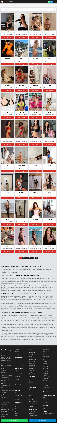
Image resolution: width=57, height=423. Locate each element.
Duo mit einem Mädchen (6, 375)
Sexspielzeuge (4, 411)
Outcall (16, 372)
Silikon (30, 356)
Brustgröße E (32, 368)
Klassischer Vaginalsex (6, 360)
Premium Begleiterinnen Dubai (48, 414)
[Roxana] (21, 75)
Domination (3, 374)
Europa (44, 400)
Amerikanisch (32, 411)
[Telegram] (51, 2)
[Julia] (7, 155)
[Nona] (49, 182)
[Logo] (8, 1)
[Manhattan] (49, 128)
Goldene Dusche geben (6, 389)
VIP (16, 382)
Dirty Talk (3, 372)
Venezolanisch (46, 387)
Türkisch (45, 383)
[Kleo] (21, 235)
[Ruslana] (35, 75)
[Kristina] (7, 21)
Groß (16, 415)
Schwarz (31, 382)
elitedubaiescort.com (5, 5)
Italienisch (45, 363)
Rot (30, 384)
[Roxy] (49, 101)
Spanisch (45, 382)
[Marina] (35, 128)
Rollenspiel (3, 407)
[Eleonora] (49, 209)
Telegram (43, 420)
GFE (2, 387)
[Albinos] (21, 182)
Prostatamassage (5, 402)
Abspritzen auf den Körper (7, 367)
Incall (16, 370)
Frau (16, 361)
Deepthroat (3, 370)
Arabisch (31, 398)
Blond (30, 379)
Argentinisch (31, 413)
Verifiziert (17, 379)
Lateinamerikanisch (33, 404)
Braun (30, 380)
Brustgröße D (32, 366)
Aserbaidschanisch (33, 415)
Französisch (45, 358)
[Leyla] (7, 182)
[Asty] (49, 48)
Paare (2, 361)
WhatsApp (15, 420)
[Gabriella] (35, 235)
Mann (16, 359)
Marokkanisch (46, 371)
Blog (44, 408)
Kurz (30, 389)
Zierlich (16, 410)
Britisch (44, 353)
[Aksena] (35, 48)
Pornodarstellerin (19, 384)
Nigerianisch (45, 373)
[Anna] (21, 128)
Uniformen (17, 353)
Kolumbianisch (46, 356)
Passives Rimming (5, 406)
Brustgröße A (32, 361)
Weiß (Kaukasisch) (33, 403)
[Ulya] (49, 75)
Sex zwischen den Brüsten (7, 409)
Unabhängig (17, 376)
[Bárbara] (7, 48)
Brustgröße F (32, 370)
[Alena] (21, 48)
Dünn (16, 411)
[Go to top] (54, 417)
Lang (30, 392)
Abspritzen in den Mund (6, 365)
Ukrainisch (45, 385)
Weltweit (45, 402)
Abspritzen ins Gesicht (6, 363)
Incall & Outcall (18, 373)
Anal (2, 353)
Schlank (16, 413)
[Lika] (49, 235)
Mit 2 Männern (18, 354)
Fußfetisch (3, 383)
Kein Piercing (18, 392)
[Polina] (35, 101)
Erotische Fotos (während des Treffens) (6, 379)
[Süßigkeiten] (21, 155)
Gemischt (31, 406)
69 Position (3, 352)
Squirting (3, 412)
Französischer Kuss (5, 385)
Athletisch (17, 404)
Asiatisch (31, 399)
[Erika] (49, 155)
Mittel (30, 391)
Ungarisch (45, 361)
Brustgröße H (32, 373)
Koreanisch (45, 366)
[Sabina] (21, 101)
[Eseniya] (35, 21)
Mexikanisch (45, 368)
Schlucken (17, 351)
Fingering (3, 382)
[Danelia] (35, 209)
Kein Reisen (45, 397)
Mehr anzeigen (7, 37)
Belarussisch (46, 349)
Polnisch (45, 375)
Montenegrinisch (46, 370)
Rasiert (16, 398)
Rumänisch (45, 378)
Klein (30, 349)
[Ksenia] (35, 182)
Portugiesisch (46, 376)
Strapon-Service (4, 414)
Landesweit (45, 399)
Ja (15, 387)
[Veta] (35, 155)
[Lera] (7, 209)
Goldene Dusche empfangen (7, 390)
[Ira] (21, 209)
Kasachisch (45, 364)
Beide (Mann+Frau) (19, 365)
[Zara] (7, 128)
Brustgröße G (32, 372)
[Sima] (7, 235)
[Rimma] (49, 21)
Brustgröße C (32, 365)
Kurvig (16, 408)
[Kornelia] (7, 75)
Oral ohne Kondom (5, 400)
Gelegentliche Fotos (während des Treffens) (6, 358)
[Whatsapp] (49, 2)
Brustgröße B (32, 363)
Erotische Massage (5, 377)
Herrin (2, 399)
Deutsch (45, 359)
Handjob (3, 394)
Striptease (3, 416)
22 (36, 257)
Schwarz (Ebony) (33, 401)
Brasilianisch (46, 351)
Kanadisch (45, 354)
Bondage (3, 355)
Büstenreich (17, 406)
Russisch (45, 380)
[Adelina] (21, 21)
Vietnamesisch (46, 388)
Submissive (17, 349)
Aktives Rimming (4, 404)
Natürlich (17, 399)
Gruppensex (3, 392)
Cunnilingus (3, 368)
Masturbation (4, 397)
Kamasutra (3, 395)
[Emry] (7, 101)
